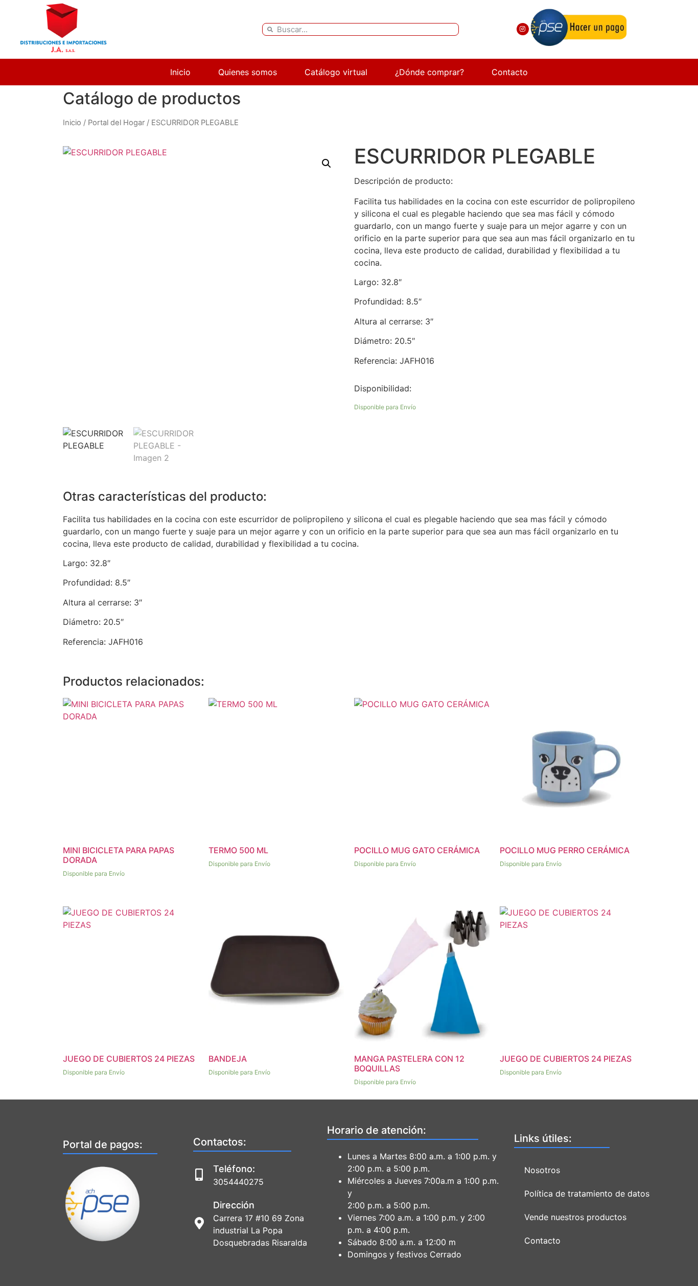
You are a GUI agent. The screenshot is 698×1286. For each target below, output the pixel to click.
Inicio (180, 72)
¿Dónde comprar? (429, 72)
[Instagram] (523, 29)
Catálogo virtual (336, 72)
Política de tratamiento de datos (586, 1193)
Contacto (510, 72)
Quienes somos (247, 72)
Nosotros (542, 1170)
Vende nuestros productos (575, 1217)
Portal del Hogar (116, 122)
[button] (326, 163)
